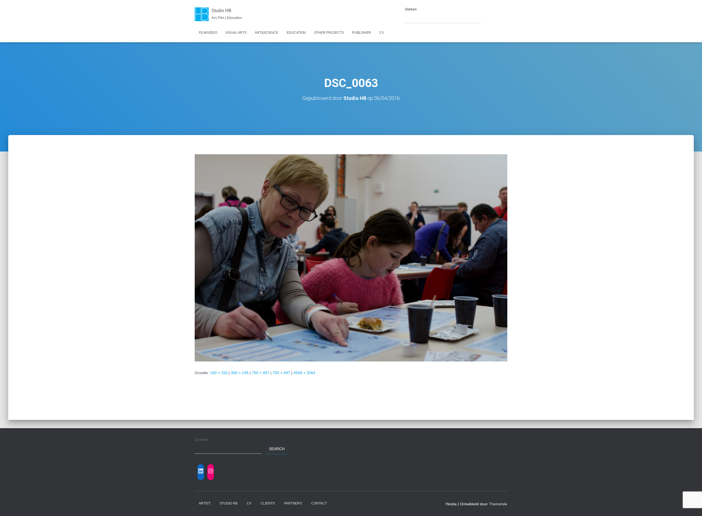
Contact (319, 503)
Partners (293, 503)
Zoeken (411, 9)
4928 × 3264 (304, 373)
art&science (266, 33)
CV (381, 33)
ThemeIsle (498, 504)
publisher (361, 33)
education (296, 33)
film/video (208, 33)
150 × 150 (219, 373)
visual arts (236, 33)
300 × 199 (239, 373)
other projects (329, 33)
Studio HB (228, 503)
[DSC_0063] (351, 257)
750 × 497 (260, 373)
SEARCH (492, 18)
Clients (268, 503)
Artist (204, 503)
